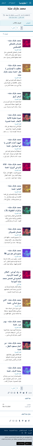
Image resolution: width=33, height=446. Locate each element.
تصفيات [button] (6, 34)
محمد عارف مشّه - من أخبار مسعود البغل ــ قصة (12, 346)
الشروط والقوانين (23, 430)
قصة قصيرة (18, 50)
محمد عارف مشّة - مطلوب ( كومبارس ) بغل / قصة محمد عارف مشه (12, 70)
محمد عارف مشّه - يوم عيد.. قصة (12, 323)
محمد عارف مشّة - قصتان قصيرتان (14, 230)
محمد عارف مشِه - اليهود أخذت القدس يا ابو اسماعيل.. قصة (12, 143)
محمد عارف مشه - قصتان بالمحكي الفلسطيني (14, 44)
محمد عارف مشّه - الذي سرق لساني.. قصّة (12, 301)
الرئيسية (30, 433)
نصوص (28, 23)
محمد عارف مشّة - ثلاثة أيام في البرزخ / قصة (12, 166)
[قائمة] (30, 2)
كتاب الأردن (21, 18)
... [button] (19, 28)
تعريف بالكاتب (17, 23)
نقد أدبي (19, 284)
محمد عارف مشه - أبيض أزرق (14, 95)
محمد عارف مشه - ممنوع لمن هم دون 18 (12, 252)
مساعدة (6, 430)
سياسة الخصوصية (13, 430)
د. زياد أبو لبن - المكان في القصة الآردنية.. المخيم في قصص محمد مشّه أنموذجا (12, 277)
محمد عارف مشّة (13, 18)
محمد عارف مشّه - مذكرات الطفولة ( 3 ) (13, 209)
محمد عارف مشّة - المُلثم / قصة (14, 187)
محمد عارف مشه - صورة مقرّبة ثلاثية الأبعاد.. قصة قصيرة (13, 118)
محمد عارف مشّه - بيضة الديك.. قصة (14, 369)
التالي (13, 28)
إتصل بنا (30, 430)
